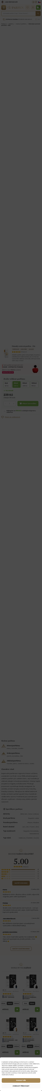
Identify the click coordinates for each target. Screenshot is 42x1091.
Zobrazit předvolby (21, 1086)
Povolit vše (21, 1080)
